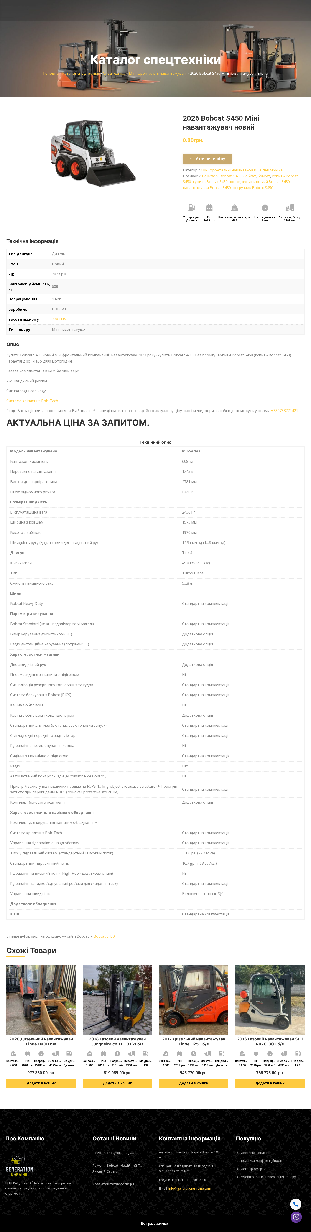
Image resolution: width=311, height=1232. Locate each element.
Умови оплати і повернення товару (268, 1177)
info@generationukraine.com (189, 1188)
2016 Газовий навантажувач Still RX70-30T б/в (270, 1041)
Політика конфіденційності (261, 1160)
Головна (51, 73)
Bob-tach (210, 176)
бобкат (249, 176)
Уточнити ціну (210, 158)
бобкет (264, 176)
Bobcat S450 (104, 936)
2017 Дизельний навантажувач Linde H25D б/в (193, 1041)
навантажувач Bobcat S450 (207, 187)
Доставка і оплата (255, 1152)
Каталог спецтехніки (80, 73)
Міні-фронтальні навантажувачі (157, 73)
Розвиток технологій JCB (113, 1184)
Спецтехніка (114, 73)
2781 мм (59, 319)
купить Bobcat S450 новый (216, 181)
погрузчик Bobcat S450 (253, 187)
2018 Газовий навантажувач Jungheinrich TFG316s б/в (117, 1041)
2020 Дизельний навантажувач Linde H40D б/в (41, 1041)
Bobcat (225, 176)
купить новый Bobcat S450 (266, 181)
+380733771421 (284, 410)
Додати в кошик (41, 1083)
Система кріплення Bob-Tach (32, 400)
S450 (237, 176)
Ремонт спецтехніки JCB (113, 1152)
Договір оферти (253, 1169)
